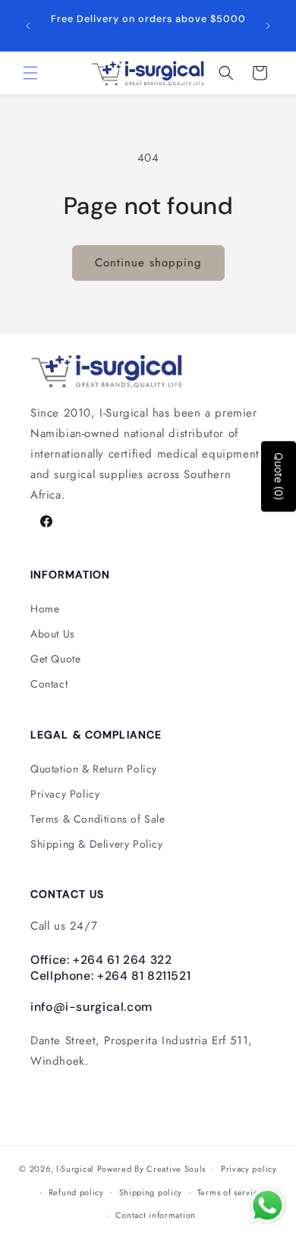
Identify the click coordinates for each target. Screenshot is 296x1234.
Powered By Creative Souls (151, 1169)
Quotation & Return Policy (93, 768)
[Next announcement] (268, 25)
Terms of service (230, 1192)
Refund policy (76, 1192)
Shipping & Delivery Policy (96, 844)
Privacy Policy (64, 793)
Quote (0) (278, 476)
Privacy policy (249, 1169)
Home (44, 608)
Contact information (155, 1215)
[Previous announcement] (28, 25)
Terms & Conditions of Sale (97, 818)
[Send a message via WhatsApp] (267, 1205)
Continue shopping (148, 262)
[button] (30, 73)
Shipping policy (151, 1192)
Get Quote (55, 658)
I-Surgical (75, 1169)
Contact (49, 683)
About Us (52, 633)
